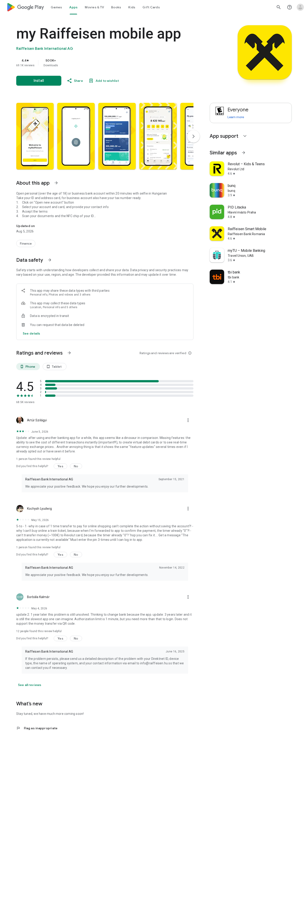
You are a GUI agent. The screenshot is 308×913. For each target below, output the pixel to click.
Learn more (236, 117)
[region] (106, 63)
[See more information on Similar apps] (243, 152)
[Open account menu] (300, 7)
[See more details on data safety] (31, 333)
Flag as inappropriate (36, 728)
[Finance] (25, 243)
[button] (35, 136)
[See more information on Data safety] (49, 260)
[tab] (56, 7)
